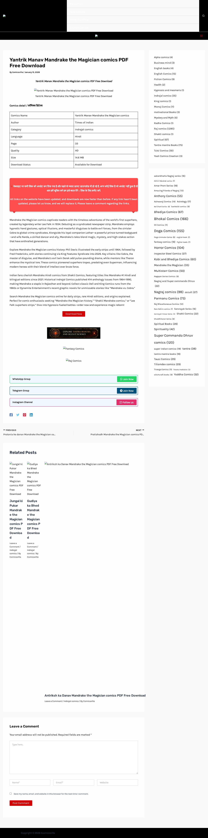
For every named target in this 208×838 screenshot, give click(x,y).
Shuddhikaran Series (164, 319)
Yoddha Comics (186, 374)
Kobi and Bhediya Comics (175, 259)
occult (191, 292)
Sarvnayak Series (185, 308)
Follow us (128, 402)
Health (157, 84)
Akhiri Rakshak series (164, 181)
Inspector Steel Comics (170, 253)
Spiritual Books (166, 323)
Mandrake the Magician (171, 265)
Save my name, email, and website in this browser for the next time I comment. (51, 794)
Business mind (162, 62)
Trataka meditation (181, 370)
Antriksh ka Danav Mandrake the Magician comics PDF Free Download (95, 695)
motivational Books (165, 112)
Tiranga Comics (163, 369)
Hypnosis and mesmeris (167, 90)
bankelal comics (180, 206)
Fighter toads (183, 242)
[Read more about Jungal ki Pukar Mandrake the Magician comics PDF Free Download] (16, 478)
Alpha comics (161, 57)
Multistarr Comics (169, 271)
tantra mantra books (167, 354)
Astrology (184, 201)
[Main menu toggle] (201, 35)
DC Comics (161, 225)
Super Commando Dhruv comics (173, 339)
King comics (161, 101)
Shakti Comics (187, 313)
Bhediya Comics (168, 212)
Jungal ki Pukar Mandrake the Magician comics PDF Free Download (16, 519)
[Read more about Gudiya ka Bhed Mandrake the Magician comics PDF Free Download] (34, 478)
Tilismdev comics (167, 364)
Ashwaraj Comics (165, 201)
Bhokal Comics (171, 219)
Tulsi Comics (161, 150)
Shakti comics (162, 134)
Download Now (73, 313)
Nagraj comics (168, 292)
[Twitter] (17, 414)
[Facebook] (11, 414)
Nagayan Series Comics (166, 276)
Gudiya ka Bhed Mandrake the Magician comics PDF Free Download (33, 519)
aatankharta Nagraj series (169, 176)
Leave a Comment (53, 701)
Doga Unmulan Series (164, 237)
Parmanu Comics (169, 298)
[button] (203, 16)
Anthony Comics (168, 196)
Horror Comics (169, 248)
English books (162, 68)
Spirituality (164, 329)
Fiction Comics (162, 79)
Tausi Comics (165, 359)
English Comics (162, 73)
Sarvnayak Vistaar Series (164, 314)
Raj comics (160, 128)
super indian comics (167, 348)
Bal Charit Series (162, 207)
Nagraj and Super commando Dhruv (174, 283)
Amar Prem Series (166, 185)
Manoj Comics (162, 106)
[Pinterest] (24, 414)
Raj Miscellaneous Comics (168, 304)
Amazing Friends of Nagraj (169, 190)
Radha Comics (162, 123)
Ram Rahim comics (163, 309)
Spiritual (159, 139)
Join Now (128, 379)
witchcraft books (163, 374)
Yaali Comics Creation (166, 156)
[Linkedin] (31, 414)
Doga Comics (169, 231)
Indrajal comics (71, 701)
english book (183, 237)
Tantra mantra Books (166, 145)
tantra (189, 348)
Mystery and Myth (164, 117)
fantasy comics (164, 242)
